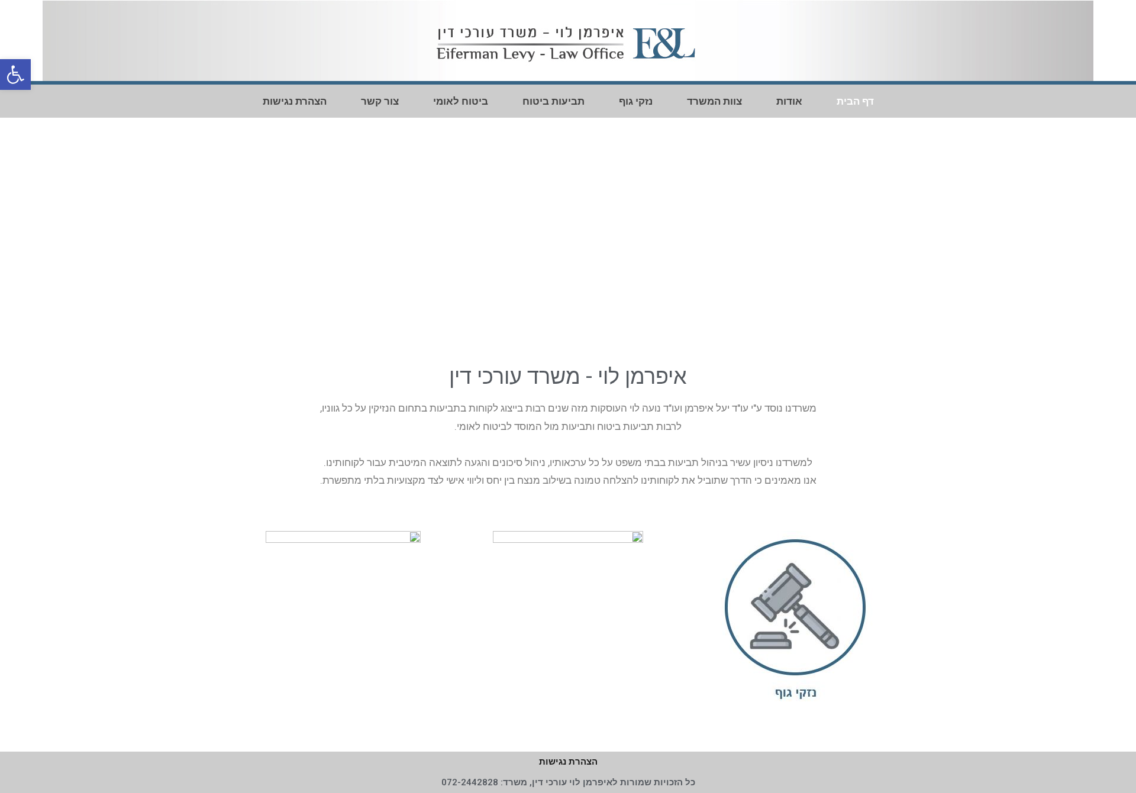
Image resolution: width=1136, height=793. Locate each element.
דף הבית (855, 101)
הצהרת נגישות (295, 101)
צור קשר (380, 101)
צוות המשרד (714, 101)
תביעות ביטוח (553, 101)
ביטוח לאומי (460, 101)
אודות (789, 101)
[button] (911, 230)
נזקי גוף (636, 101)
